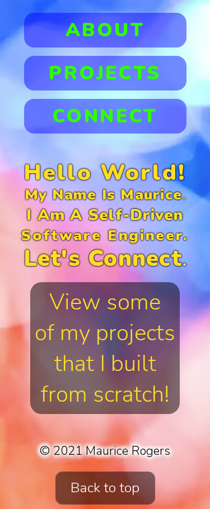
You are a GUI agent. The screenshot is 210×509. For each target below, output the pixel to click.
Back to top (105, 487)
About (105, 30)
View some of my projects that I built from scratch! (105, 348)
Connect (105, 116)
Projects (105, 73)
